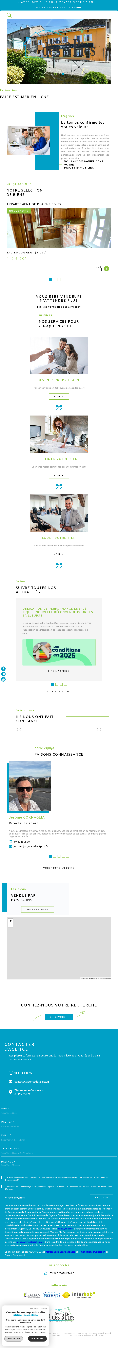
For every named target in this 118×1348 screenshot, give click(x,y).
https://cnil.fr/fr (65, 1228)
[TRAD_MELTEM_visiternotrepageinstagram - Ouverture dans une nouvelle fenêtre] (3, 674)
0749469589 (22, 841)
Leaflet (83, 978)
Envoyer (101, 1198)
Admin (107, 1333)
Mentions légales (96, 1333)
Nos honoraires (70, 1333)
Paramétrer (14, 1338)
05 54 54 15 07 (23, 1072)
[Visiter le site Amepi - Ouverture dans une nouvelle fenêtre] (51, 1295)
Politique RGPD (90, 1335)
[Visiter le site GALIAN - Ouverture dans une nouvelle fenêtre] (32, 1295)
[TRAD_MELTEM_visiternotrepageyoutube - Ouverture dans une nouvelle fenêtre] (3, 679)
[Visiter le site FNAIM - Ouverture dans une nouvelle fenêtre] (66, 1295)
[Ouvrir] (9, 15)
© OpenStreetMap (104, 978)
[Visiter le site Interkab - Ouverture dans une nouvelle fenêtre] (83, 1295)
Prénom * (8, 1122)
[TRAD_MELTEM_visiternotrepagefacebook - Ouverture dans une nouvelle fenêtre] (3, 669)
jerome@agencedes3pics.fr (31, 846)
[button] (55, 74)
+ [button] (11, 920)
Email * (6, 1135)
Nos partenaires (76, 1335)
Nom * (5, 1108)
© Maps (92, 978)
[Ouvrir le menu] (108, 15)
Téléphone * (10, 1149)
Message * (8, 1162)
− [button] (11, 925)
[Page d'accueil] (59, 1321)
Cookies (101, 1335)
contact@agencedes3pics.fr (31, 1081)
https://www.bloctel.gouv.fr (30, 1242)
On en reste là (37, 1309)
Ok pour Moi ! (37, 1338)
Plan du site (82, 1333)
